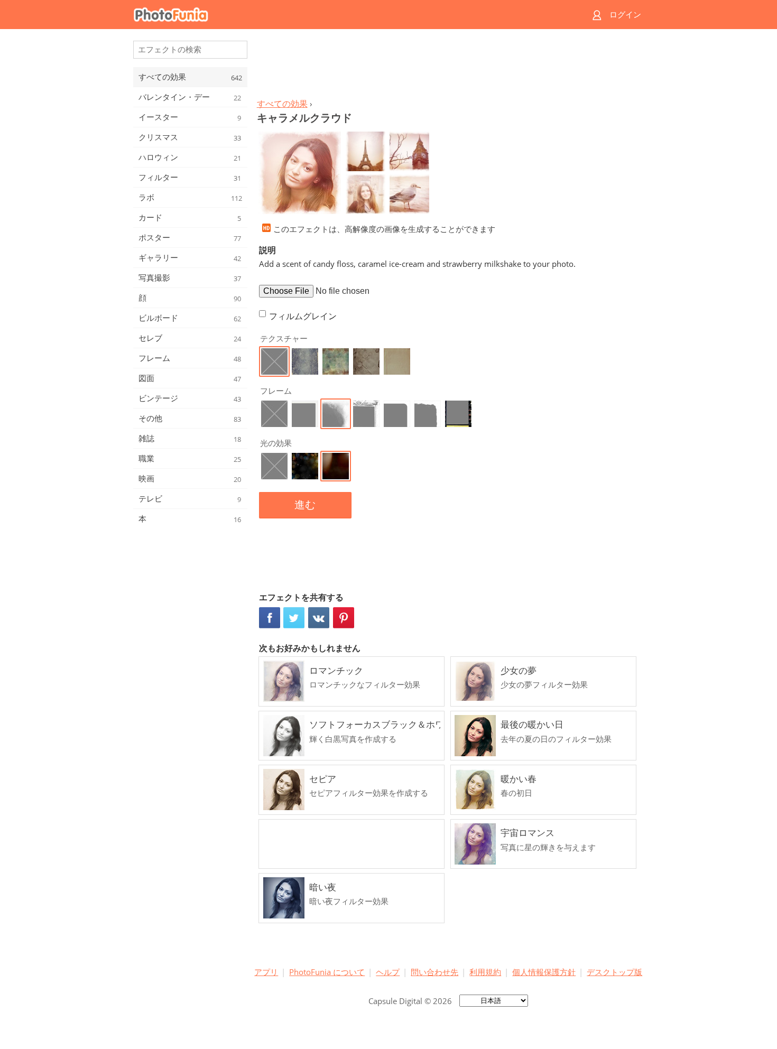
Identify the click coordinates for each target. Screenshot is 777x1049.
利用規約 (485, 972)
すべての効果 (282, 103)
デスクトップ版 (614, 972)
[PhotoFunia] (348, 14)
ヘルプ (388, 972)
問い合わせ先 (434, 972)
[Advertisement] (448, 66)
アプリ (266, 972)
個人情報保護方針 (544, 972)
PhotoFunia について (327, 972)
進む (305, 504)
